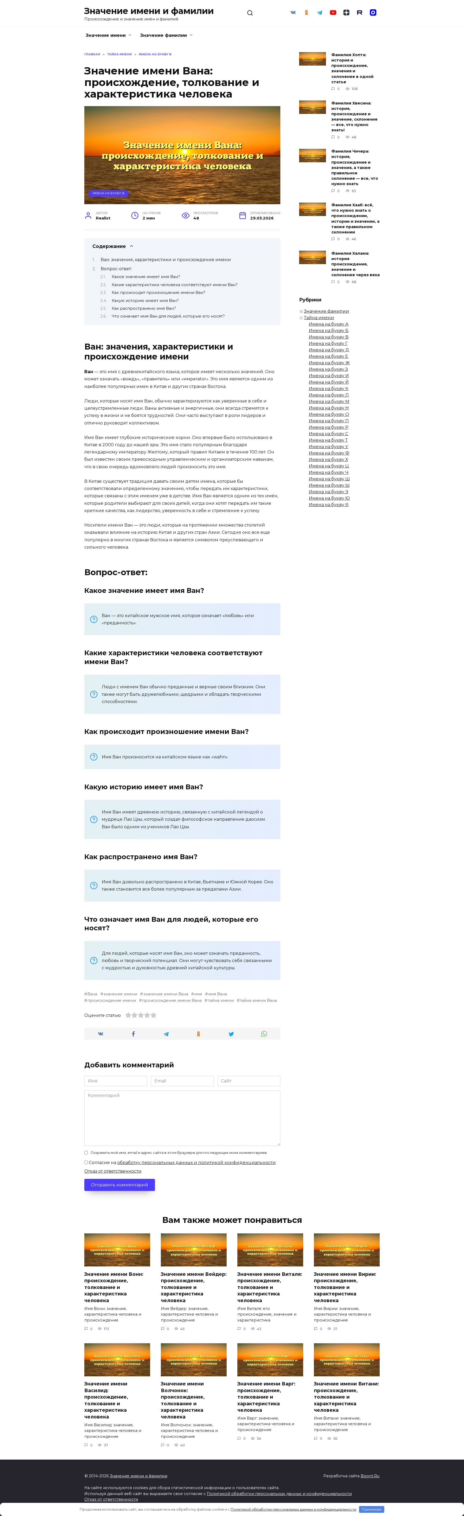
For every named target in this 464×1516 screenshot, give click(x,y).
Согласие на (182, 1162)
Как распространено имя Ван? (144, 308)
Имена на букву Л (329, 395)
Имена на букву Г (328, 343)
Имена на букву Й (329, 382)
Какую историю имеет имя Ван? (145, 300)
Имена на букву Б (329, 330)
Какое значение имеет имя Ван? (146, 276)
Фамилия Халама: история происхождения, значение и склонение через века (355, 264)
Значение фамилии (163, 35)
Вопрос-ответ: (116, 268)
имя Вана (217, 994)
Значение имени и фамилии (149, 11)
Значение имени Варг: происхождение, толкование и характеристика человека (266, 1397)
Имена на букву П (329, 420)
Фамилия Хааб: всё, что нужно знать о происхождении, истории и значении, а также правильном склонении (355, 219)
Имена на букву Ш (329, 478)
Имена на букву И (329, 375)
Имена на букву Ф (329, 453)
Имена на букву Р (329, 427)
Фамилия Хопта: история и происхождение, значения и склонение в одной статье (352, 68)
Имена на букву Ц (329, 466)
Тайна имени (319, 317)
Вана (92, 994)
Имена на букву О (329, 414)
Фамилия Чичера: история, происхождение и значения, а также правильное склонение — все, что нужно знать (354, 167)
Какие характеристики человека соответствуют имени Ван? (175, 284)
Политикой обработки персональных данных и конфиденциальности (279, 1493)
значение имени (120, 994)
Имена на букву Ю (329, 498)
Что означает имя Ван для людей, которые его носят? (168, 316)
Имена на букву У (328, 446)
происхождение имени (111, 1000)
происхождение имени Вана (172, 1000)
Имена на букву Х (328, 459)
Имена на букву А (329, 324)
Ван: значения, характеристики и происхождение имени (166, 259)
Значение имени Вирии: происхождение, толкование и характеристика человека (345, 1287)
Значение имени (106, 35)
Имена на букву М (329, 401)
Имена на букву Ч (329, 472)
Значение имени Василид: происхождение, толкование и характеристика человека (106, 1400)
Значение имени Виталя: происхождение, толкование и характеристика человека (269, 1287)
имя (198, 994)
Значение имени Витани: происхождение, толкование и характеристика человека (346, 1397)
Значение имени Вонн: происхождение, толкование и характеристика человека (113, 1287)
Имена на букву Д (329, 349)
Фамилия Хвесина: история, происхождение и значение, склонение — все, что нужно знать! (354, 117)
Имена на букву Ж (329, 362)
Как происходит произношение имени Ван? (158, 292)
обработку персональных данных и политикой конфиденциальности (196, 1162)
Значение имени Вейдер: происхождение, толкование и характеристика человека (194, 1287)
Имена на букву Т (328, 440)
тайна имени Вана (258, 1000)
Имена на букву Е (328, 356)
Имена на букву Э (328, 491)
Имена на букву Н (329, 407)
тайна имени (221, 1000)
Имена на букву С (328, 433)
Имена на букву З (328, 369)
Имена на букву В (109, 193)
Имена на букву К (328, 388)
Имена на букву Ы (329, 485)
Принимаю (371, 1509)
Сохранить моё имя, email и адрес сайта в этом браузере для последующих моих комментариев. (178, 1153)
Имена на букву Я (329, 504)
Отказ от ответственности (113, 1171)
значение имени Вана (165, 994)
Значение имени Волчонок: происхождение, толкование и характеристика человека (183, 1400)
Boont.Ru (370, 1476)
